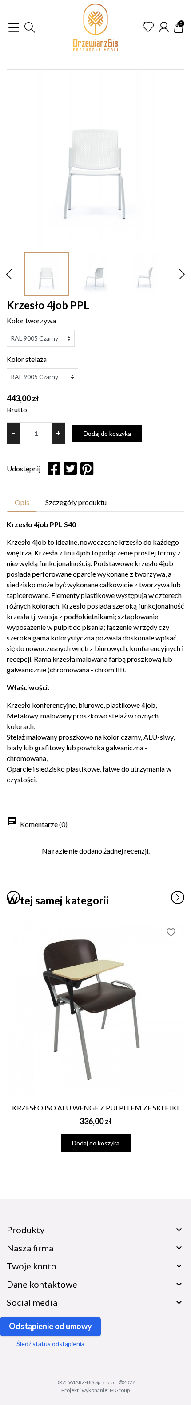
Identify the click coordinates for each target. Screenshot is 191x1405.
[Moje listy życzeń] (148, 27)
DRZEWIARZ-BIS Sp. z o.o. (85, 1382)
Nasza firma (30, 1247)
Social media (32, 1302)
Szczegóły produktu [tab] (76, 502)
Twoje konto (31, 1266)
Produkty (25, 1229)
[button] (30, 27)
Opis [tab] (22, 502)
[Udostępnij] (54, 468)
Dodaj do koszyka (107, 433)
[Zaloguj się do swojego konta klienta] (164, 27)
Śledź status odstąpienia (50, 1343)
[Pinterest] (86, 468)
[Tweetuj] (70, 468)
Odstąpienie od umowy (50, 1326)
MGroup (120, 1390)
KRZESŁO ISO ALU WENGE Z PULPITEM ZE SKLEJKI (95, 1107)
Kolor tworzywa (31, 320)
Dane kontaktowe (42, 1284)
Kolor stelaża (27, 359)
